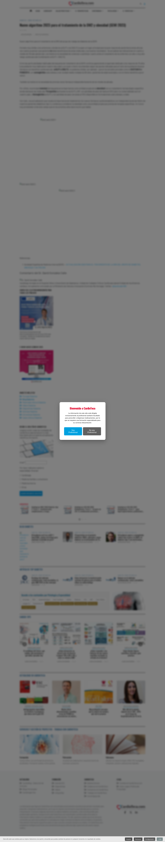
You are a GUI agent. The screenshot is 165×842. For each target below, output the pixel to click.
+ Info (159, 839)
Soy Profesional (73, 431)
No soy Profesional (92, 431)
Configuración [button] (149, 839)
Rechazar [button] (138, 839)
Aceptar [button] (128, 839)
